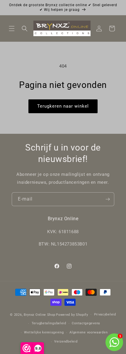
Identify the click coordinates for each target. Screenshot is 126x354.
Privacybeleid (105, 314)
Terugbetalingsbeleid (49, 323)
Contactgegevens (86, 323)
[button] (11, 28)
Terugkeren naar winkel (63, 106)
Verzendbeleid (65, 341)
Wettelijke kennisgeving (44, 332)
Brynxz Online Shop (39, 314)
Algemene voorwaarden (88, 332)
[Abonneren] (107, 199)
